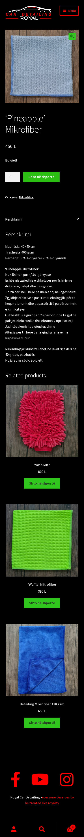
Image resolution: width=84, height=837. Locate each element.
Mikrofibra (26, 197)
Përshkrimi (13, 219)
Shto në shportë (41, 176)
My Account (14, 829)
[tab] (42, 219)
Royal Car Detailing (25, 797)
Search (42, 829)
